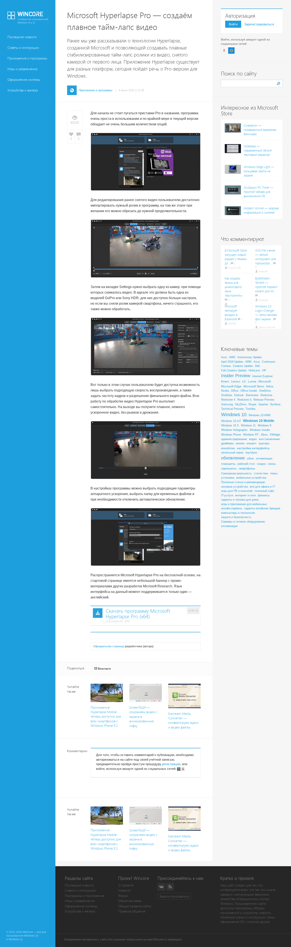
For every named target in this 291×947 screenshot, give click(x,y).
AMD (232, 357)
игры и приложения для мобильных (244, 504)
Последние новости (22, 37)
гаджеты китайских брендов (262, 508)
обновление (233, 458)
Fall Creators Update (233, 370)
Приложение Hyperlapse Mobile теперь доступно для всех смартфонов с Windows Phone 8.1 (106, 716)
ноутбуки (251, 452)
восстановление (269, 439)
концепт (251, 443)
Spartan (263, 404)
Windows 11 (248, 425)
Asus (257, 361)
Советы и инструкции (23, 48)
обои (250, 458)
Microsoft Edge (231, 386)
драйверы (227, 443)
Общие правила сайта (134, 906)
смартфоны (247, 468)
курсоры (264, 443)
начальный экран (232, 452)
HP (264, 370)
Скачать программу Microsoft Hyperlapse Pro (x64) (138, 614)
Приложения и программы (27, 58)
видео (253, 439)
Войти (233, 24)
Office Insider (249, 390)
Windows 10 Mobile (258, 421)
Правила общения (132, 911)
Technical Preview (232, 408)
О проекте (126, 885)
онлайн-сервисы (231, 508)
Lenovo (235, 381)
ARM (248, 361)
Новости (124, 890)
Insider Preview (235, 375)
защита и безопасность (236, 517)
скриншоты (228, 468)
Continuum (268, 361)
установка (227, 477)
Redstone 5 (244, 399)
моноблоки (228, 448)
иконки (240, 443)
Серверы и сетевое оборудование (243, 521)
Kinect (225, 381)
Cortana (226, 366)
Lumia (252, 381)
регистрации (171, 764)
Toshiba (250, 408)
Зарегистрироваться (259, 24)
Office (234, 390)
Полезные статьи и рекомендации (243, 482)
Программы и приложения (84, 896)
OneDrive (265, 390)
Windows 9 (264, 425)
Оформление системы (23, 80)
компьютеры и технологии (238, 512)
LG (244, 381)
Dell (257, 366)
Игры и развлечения (22, 69)
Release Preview (264, 399)
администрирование (234, 439)
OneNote (226, 395)
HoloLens (254, 370)
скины (271, 463)
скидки (261, 463)
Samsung (227, 404)
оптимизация (264, 458)
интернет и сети (245, 495)
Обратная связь (129, 901)
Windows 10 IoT (231, 421)
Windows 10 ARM (259, 415)
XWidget (275, 434)
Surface (275, 404)
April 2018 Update (232, 361)
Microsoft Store (253, 386)
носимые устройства (234, 486)
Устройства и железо (22, 90)
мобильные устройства (251, 477)
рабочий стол (246, 463)
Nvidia (225, 390)
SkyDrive (240, 404)
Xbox (264, 434)
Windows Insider (260, 430)
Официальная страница (108, 646)
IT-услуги (227, 495)
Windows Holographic (234, 430)
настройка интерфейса (253, 448)
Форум (123, 896)
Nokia (269, 386)
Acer (224, 357)
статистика (261, 473)
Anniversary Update (249, 357)
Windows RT (251, 434)
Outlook (239, 395)
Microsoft (264, 381)
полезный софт (264, 490)
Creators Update (243, 366)
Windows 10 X (230, 425)
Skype (252, 404)
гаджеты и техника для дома (239, 499)
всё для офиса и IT (262, 486)
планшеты (228, 463)
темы (273, 473)
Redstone (266, 395)
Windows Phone (231, 434)
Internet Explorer (262, 376)
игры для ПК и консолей (236, 490)
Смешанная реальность (236, 473)
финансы (263, 495)
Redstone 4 (228, 399)
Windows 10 (233, 414)
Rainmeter (252, 395)
